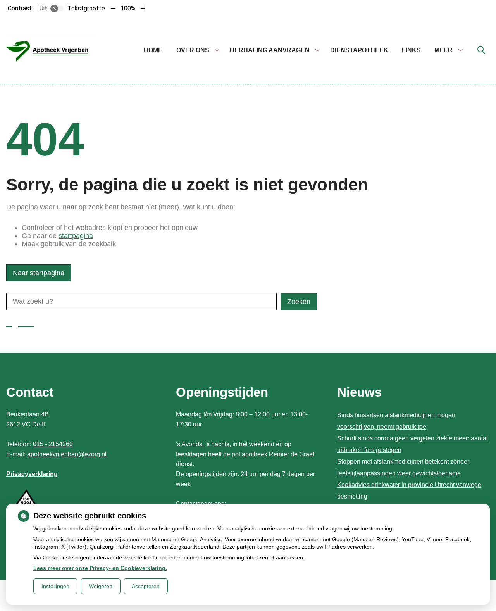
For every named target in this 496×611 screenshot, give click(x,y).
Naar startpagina (38, 273)
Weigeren (100, 586)
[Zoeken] (481, 50)
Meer (443, 50)
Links (411, 50)
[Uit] (57, 8)
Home (153, 50)
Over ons (192, 50)
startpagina (76, 236)
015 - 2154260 (53, 444)
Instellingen (55, 586)
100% (128, 8)
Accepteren (146, 586)
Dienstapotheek (359, 50)
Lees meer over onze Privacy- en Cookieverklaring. (100, 568)
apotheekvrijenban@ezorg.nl (67, 454)
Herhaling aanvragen (270, 50)
